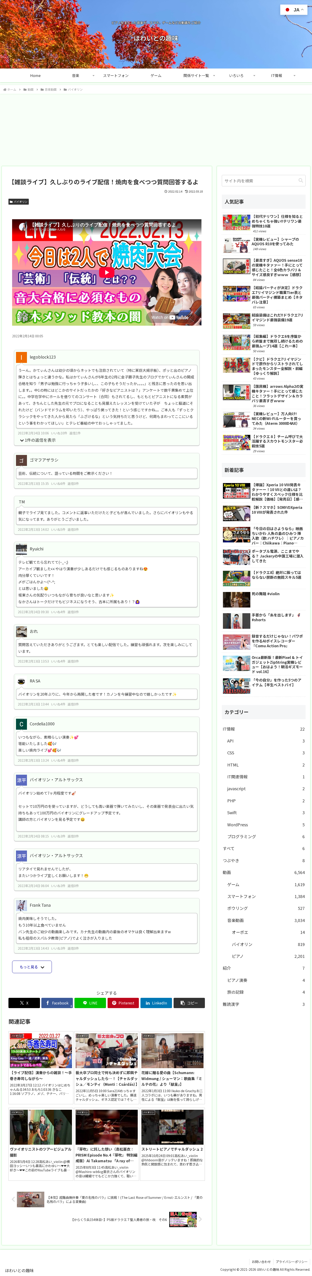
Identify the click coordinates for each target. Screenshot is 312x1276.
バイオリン (20, 201)
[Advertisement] (156, 129)
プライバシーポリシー (292, 1261)
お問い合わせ (261, 1261)
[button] (189, 1003)
